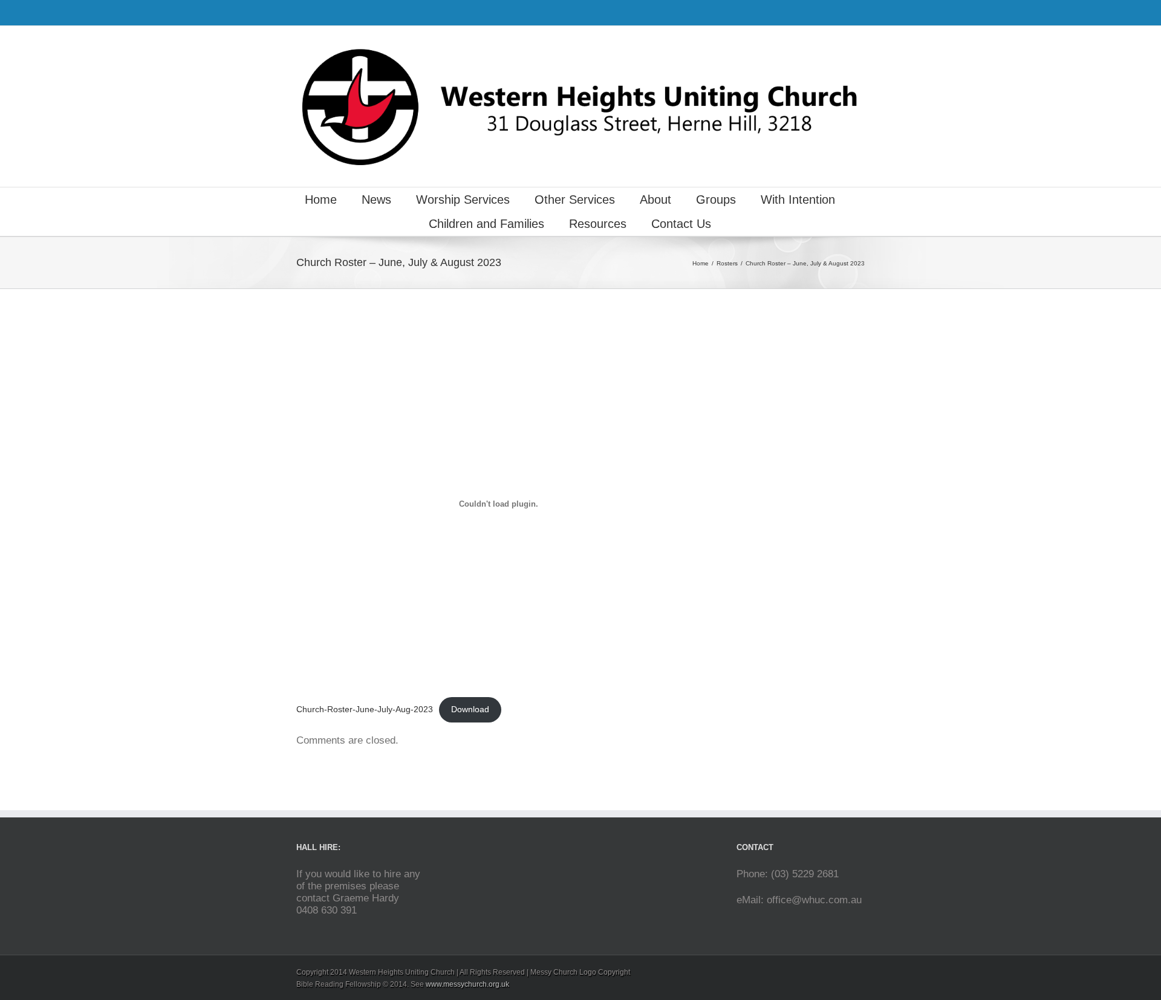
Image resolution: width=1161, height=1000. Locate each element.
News (376, 199)
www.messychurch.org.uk (467, 984)
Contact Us (681, 223)
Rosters (727, 263)
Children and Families (486, 223)
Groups (716, 199)
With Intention (798, 199)
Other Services (575, 199)
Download (470, 709)
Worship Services (463, 199)
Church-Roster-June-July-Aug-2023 (364, 709)
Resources (597, 223)
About (655, 199)
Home (321, 199)
